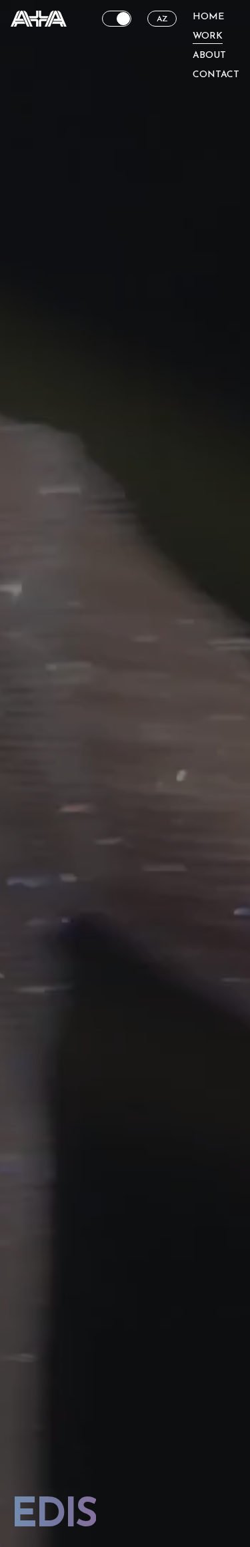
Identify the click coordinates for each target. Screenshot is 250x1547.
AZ (162, 19)
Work (208, 36)
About (209, 56)
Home (208, 17)
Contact (216, 75)
